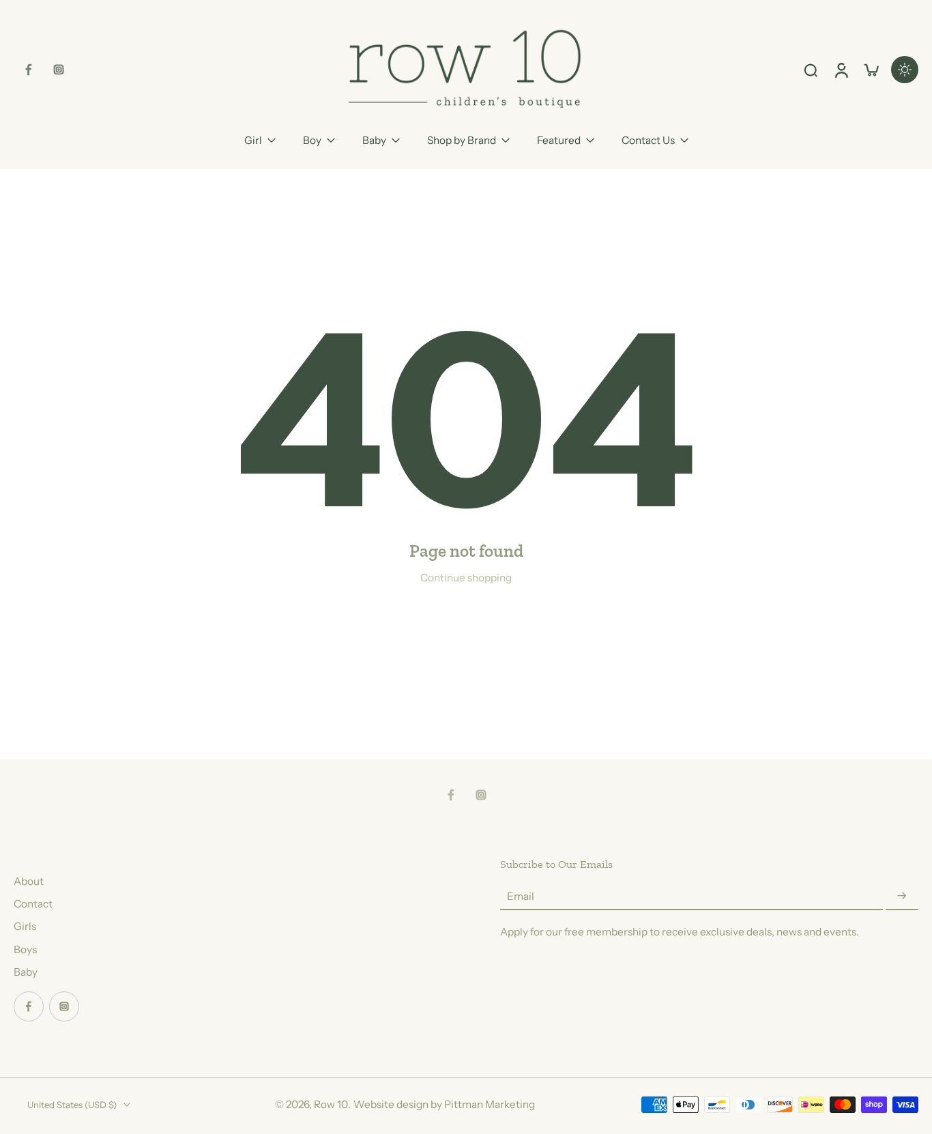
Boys (25, 949)
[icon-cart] (871, 70)
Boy (312, 140)
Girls (25, 926)
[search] (811, 69)
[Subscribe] (902, 896)
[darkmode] (904, 69)
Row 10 (331, 1104)
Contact (33, 903)
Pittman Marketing (489, 1104)
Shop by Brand (461, 140)
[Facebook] (29, 70)
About (29, 881)
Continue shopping (466, 577)
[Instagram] (59, 70)
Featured (559, 140)
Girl (253, 140)
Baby (374, 140)
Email (520, 896)
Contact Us (648, 140)
